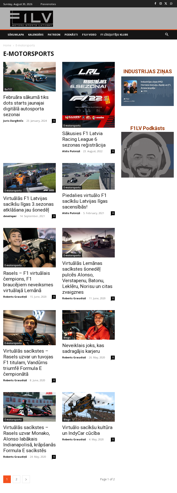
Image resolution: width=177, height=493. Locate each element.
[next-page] (26, 479)
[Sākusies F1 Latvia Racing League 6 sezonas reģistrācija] (88, 95)
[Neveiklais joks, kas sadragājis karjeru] (88, 325)
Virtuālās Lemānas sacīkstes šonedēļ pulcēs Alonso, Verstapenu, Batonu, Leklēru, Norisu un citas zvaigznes (87, 277)
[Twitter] (165, 3)
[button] (167, 34)
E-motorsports (72, 125)
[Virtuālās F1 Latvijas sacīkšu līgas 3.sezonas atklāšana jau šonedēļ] (29, 178)
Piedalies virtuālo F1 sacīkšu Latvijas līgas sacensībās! (85, 201)
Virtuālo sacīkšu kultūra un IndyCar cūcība (87, 430)
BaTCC (8, 89)
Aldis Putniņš (71, 151)
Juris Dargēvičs (13, 120)
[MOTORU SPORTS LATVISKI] (31, 19)
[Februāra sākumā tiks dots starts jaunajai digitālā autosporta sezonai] (29, 76)
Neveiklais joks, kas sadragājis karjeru (83, 348)
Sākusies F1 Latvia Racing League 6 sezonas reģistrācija (84, 139)
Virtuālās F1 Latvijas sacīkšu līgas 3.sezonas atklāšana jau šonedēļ (28, 204)
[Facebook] (155, 3)
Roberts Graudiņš (15, 296)
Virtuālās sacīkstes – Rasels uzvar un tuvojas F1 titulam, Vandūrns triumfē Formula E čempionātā (28, 362)
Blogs (67, 337)
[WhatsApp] (171, 3)
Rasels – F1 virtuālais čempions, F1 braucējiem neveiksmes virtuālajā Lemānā (28, 281)
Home (7, 45)
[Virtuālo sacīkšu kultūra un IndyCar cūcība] (88, 407)
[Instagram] (160, 3)
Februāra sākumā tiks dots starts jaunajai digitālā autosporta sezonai (26, 105)
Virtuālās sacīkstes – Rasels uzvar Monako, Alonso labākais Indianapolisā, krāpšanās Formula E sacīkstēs (29, 439)
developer (10, 216)
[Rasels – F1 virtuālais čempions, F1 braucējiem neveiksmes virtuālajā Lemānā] (29, 247)
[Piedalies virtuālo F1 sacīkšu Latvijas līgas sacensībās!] (88, 176)
